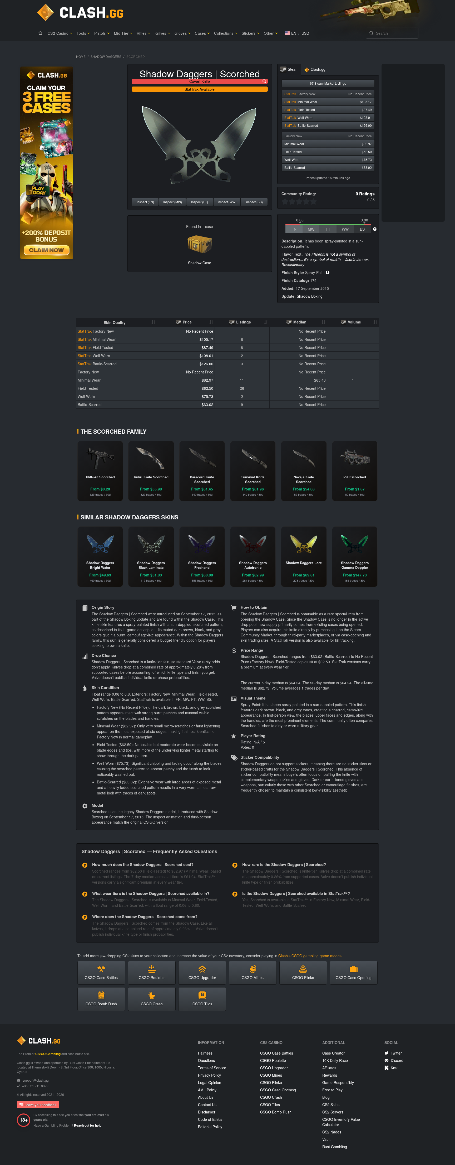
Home (81, 56)
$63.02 (207, 404)
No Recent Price (199, 331)
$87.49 (207, 347)
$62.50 (207, 388)
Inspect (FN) (145, 202)
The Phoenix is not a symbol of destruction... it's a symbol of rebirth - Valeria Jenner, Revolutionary (325, 259)
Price (187, 322)
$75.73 (207, 396)
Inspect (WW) (226, 202)
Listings (243, 322)
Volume (354, 322)
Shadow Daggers (106, 56)
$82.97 (207, 380)
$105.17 (206, 339)
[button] (290, 33)
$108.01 (206, 355)
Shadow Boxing (310, 296)
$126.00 (206, 363)
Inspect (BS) (254, 202)
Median (299, 322)
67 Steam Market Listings (328, 83)
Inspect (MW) (172, 202)
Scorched (240, 73)
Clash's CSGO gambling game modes (310, 955)
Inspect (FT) (199, 202)
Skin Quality (115, 322)
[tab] (289, 70)
